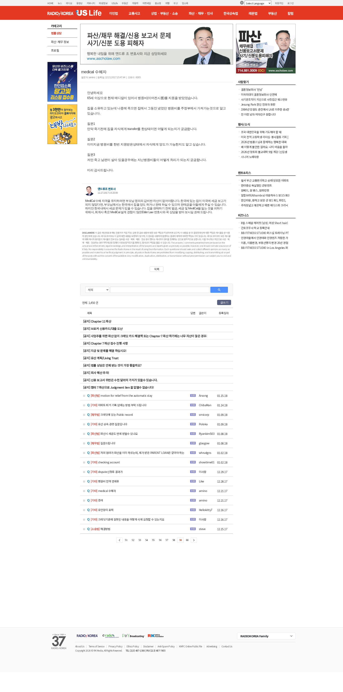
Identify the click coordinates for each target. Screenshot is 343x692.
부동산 (125, 3)
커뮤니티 (91, 3)
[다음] (194, 540)
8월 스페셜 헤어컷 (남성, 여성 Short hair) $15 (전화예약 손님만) (264, 225)
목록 (156, 269)
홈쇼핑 (158, 3)
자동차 (135, 3)
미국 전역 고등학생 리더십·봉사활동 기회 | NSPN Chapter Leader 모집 (264, 139)
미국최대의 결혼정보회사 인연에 (259, 94)
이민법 (113, 13)
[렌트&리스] (266, 174)
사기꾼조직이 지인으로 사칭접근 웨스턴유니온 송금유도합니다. (264, 101)
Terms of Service (96, 646)
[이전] (119, 540)
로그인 (290, 3)
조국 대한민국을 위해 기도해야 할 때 (261, 132)
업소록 (185, 3)
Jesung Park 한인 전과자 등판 (258, 104)
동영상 (79, 3)
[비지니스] (266, 216)
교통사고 (134, 13)
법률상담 (56, 33)
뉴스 (60, 3)
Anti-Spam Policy (166, 646)
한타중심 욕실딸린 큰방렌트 (256, 185)
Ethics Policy (133, 646)
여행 (167, 3)
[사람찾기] (266, 83)
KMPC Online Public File (190, 646)
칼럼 (290, 13)
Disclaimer (148, 646)
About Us (79, 646)
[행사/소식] (266, 125)
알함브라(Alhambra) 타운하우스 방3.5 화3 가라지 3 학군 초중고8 (265, 197)
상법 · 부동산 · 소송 (164, 13)
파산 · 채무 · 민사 (201, 13)
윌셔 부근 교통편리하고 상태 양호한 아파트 (265, 180)
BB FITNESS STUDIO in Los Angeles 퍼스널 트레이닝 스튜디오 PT (264, 250)
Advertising (211, 646)
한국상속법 (231, 13)
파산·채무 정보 (60, 42)
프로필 (55, 50)
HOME (50, 3)
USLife (115, 3)
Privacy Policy (115, 646)
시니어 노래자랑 (250, 157)
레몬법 (253, 13)
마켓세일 (147, 3)
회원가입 (279, 3)
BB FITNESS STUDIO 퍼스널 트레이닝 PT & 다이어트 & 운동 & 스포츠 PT (265, 235)
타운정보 (103, 3)
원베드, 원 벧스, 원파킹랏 (255, 190)
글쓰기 (224, 302)
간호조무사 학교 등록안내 (255, 228)
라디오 (69, 3)
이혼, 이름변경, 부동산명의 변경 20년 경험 (264, 243)
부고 (175, 3)
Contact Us (227, 646)
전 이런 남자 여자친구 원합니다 (258, 114)
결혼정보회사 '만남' (252, 89)
